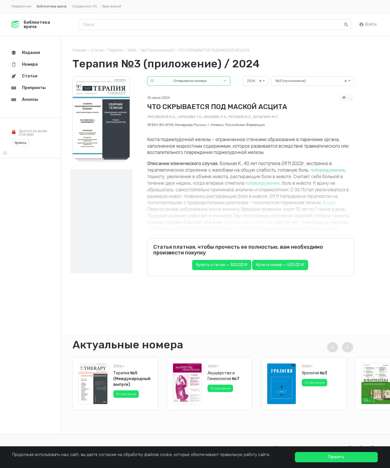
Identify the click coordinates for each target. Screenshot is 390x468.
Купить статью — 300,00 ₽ (221, 264)
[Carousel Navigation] (339, 347)
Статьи (97, 50)
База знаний (111, 6)
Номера (30, 64)
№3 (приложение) (157, 50)
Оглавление (126, 394)
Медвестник (21, 6)
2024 (132, 50)
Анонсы (30, 99)
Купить (20, 143)
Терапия (115, 50)
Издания (31, 52)
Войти (371, 24)
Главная (79, 50)
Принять (336, 457)
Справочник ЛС (84, 6)
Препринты (34, 87)
